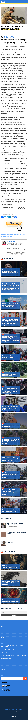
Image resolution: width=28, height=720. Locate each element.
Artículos (19, 32)
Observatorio (4, 635)
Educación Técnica (10, 234)
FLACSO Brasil (4, 664)
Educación (4, 234)
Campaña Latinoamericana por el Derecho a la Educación (13, 655)
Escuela (17, 234)
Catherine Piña (10, 32)
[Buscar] (25, 678)
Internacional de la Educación (7, 661)
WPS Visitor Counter (10, 691)
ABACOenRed (4, 652)
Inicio (2, 626)
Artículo (16, 32)
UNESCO (3, 666)
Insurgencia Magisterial (6, 658)
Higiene (3, 236)
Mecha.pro (14, 716)
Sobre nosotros (4, 629)
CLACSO (3, 669)
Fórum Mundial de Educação (7, 649)
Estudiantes (22, 234)
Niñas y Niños (8, 236)
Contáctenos (3, 637)
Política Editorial (4, 632)
